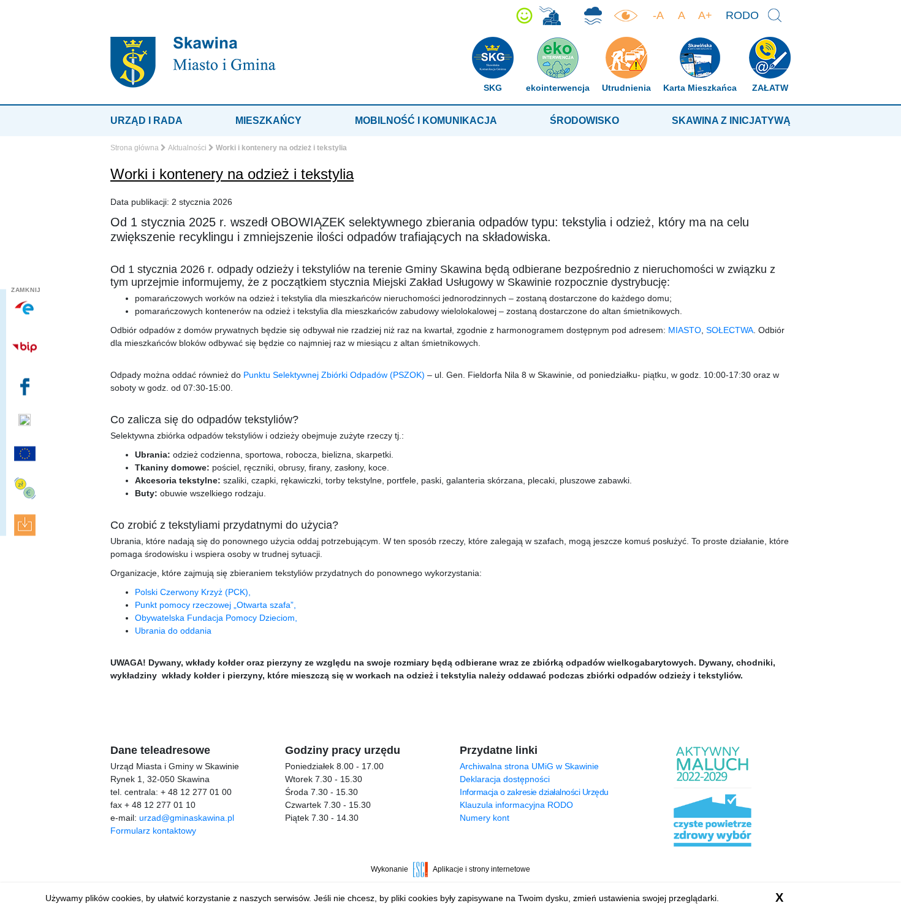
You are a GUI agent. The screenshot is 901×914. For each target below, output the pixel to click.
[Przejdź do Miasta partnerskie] (26, 453)
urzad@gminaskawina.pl (186, 818)
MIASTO (684, 330)
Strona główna (134, 148)
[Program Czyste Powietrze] (593, 16)
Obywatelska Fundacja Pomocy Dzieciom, (216, 618)
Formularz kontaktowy (153, 830)
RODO (742, 15)
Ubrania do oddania (173, 631)
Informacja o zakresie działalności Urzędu (534, 792)
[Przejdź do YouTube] (26, 420)
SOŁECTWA (729, 330)
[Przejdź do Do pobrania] (26, 525)
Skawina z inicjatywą (731, 120)
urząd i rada (146, 120)
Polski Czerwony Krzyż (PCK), (193, 592)
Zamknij (26, 289)
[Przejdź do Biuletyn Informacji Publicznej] (26, 347)
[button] (524, 15)
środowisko (584, 120)
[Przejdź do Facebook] (26, 386)
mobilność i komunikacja (426, 120)
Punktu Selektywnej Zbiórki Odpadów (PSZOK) (334, 375)
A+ (705, 15)
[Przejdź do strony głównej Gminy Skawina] (193, 61)
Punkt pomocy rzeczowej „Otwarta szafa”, (215, 605)
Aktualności (187, 148)
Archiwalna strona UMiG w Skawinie (529, 766)
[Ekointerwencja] (550, 15)
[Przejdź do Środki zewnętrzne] (26, 488)
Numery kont (484, 818)
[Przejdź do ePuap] (26, 308)
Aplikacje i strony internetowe (481, 869)
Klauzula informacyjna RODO (516, 805)
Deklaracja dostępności (505, 779)
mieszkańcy (268, 120)
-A (658, 15)
